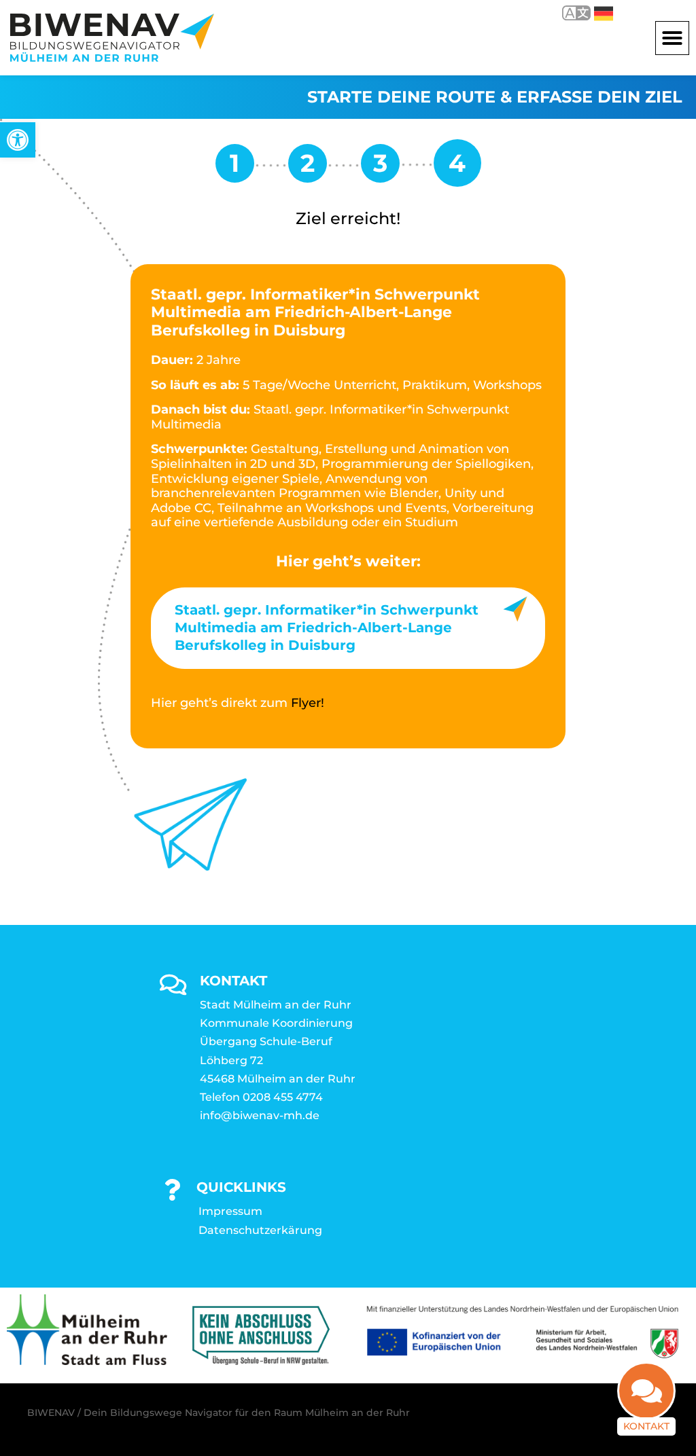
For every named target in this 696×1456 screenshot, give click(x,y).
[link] (17, 140)
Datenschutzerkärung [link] (260, 1230)
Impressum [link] (230, 1211)
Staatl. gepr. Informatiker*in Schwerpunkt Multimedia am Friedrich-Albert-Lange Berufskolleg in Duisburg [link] (326, 627)
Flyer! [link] (307, 702)
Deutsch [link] (593, 12)
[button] (672, 38)
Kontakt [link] (646, 1426)
